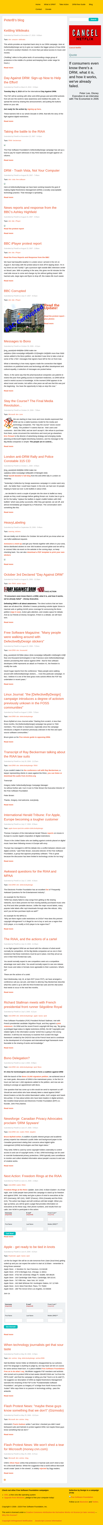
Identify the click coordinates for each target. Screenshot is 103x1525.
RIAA (10, 140)
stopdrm (33, 1132)
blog (19, 1358)
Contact (39, 9)
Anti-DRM (12, 650)
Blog (91, 4)
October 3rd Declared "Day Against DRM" (34, 574)
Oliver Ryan (15, 1463)
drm (10, 39)
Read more (8, 68)
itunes (41, 1016)
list (47, 890)
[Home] (13, 4)
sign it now (15, 612)
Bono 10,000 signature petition (35, 1077)
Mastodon (84, 1502)
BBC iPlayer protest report (23, 243)
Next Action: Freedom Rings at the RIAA (33, 1176)
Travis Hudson (19, 1424)
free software (20, 179)
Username (8, 1213)
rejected (42, 1469)
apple (36, 1016)
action (19, 583)
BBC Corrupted (15, 291)
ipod (45, 1016)
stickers (18, 531)
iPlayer (18, 221)
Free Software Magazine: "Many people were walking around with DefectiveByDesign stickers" (32, 637)
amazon (15, 39)
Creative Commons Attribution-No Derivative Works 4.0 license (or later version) (60, 1512)
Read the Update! (51, 306)
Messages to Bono (17, 341)
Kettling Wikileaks (16, 30)
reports (50, 833)
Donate (48, 9)
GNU (6, 1495)
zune (21, 414)
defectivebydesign (26, 716)
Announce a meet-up (13, 544)
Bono (39, 1067)
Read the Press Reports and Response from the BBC (26, 257)
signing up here (34, 109)
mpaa (24, 583)
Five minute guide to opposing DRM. (34, 737)
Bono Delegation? (17, 1058)
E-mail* (29, 1213)
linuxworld (23, 650)
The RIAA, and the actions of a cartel (30, 939)
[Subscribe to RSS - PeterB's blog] (5, 1480)
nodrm (22, 1132)
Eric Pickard (9, 436)
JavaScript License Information (48, 1521)
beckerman (17, 140)
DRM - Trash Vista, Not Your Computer (32, 170)
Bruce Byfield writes (12, 1137)
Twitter (95, 1502)
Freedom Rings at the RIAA (15, 1190)
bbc (13, 221)
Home (38, 4)
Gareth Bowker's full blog (20, 476)
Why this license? (9, 1515)
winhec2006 (40, 1358)
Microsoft (12, 414)
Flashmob (12, 1256)
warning (11, 531)
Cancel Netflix (75, 48)
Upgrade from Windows (14, 1498)
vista (13, 179)
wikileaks (22, 39)
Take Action (64, 4)
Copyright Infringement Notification (17, 1521)
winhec (14, 1358)
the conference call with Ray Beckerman (41, 770)
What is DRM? (50, 4)
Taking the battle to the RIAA (24, 131)
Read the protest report (14, 229)
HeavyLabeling (14, 522)
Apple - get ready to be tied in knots (29, 1247)
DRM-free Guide (78, 4)
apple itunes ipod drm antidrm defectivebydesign (26, 828)
